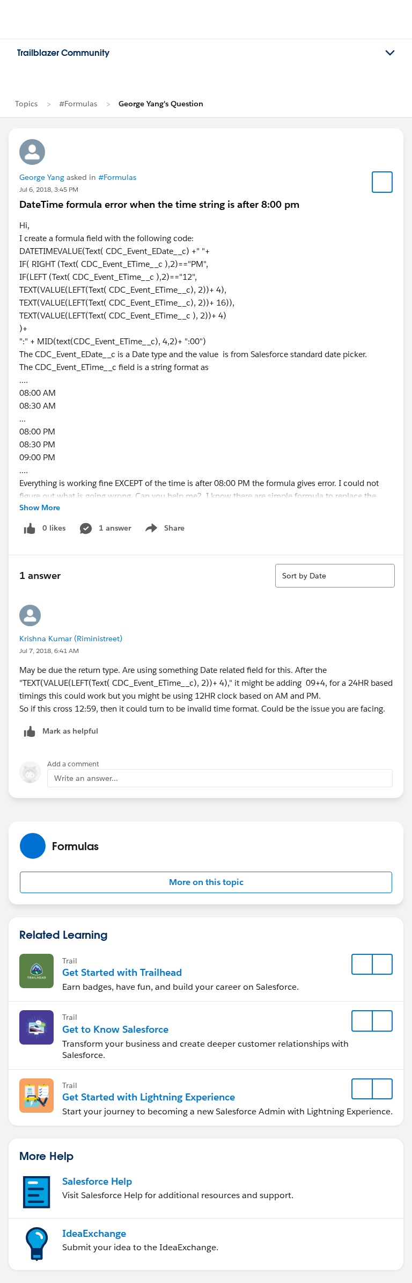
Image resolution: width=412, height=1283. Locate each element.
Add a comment (73, 764)
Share (163, 530)
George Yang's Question (161, 103)
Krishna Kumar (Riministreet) (70, 638)
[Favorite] (382, 182)
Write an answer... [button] (86, 778)
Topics (26, 103)
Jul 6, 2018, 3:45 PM (48, 189)
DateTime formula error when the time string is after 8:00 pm (159, 204)
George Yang (41, 177)
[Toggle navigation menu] (390, 53)
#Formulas (78, 103)
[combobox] (335, 576)
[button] (206, 882)
